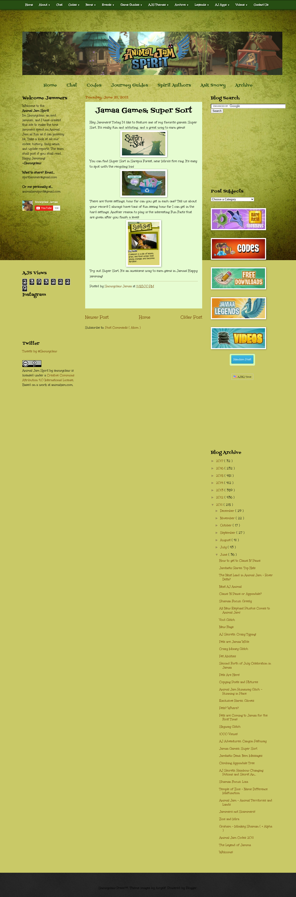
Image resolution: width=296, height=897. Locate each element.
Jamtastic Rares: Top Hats (237, 568)
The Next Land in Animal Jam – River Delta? (246, 577)
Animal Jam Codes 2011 (236, 838)
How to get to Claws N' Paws (239, 561)
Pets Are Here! (229, 675)
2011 (220, 505)
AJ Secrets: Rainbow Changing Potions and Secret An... (241, 772)
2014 (220, 483)
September (228, 533)
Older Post (191, 317)
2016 (220, 468)
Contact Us (261, 5)
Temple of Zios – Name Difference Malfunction (243, 791)
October (226, 525)
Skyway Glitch (230, 727)
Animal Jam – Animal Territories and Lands (245, 802)
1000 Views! (228, 734)
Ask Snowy (213, 85)
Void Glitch (227, 620)
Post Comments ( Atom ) (123, 328)
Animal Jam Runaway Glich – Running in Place (240, 691)
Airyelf (161, 888)
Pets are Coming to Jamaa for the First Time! (243, 717)
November (228, 518)
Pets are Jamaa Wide (234, 642)
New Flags (226, 627)
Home (29, 5)
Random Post (242, 359)
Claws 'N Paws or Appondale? (240, 594)
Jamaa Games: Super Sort (238, 749)
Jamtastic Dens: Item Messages (240, 756)
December (227, 511)
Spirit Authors (174, 85)
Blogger (191, 888)
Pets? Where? (229, 708)
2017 (220, 461)
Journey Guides (129, 85)
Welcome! (226, 852)
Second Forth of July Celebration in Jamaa (245, 665)
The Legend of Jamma (235, 845)
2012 (220, 497)
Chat (59, 5)
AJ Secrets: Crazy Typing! (237, 634)
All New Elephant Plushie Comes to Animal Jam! (244, 610)
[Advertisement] (148, 20)
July (224, 547)
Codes (74, 5)
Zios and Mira (229, 819)
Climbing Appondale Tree (237, 763)
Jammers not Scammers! (237, 812)
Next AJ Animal (230, 587)
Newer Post (97, 317)
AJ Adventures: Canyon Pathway (243, 741)
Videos (242, 5)
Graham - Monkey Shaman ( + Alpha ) (245, 828)
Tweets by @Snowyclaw (39, 351)
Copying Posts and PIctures (238, 682)
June (224, 555)
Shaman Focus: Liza (233, 782)
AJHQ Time (244, 376)
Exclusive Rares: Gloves (236, 701)
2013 (220, 490)
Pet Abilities (227, 656)
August (226, 540)
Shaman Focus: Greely (235, 601)
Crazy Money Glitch (233, 649)
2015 (220, 476)
